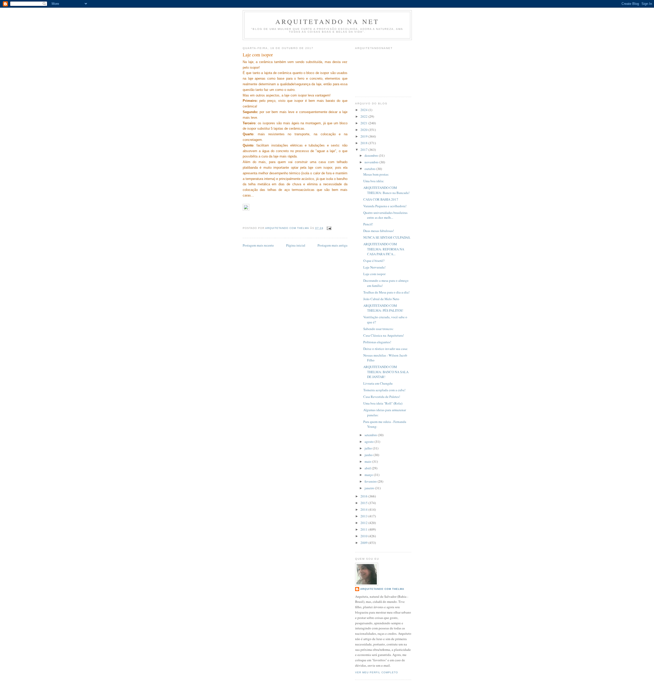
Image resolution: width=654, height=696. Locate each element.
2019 (364, 136)
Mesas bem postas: (376, 174)
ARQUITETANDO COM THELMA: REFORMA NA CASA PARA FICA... (383, 249)
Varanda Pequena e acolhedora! (384, 206)
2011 (364, 529)
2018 (364, 143)
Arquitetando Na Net (327, 21)
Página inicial (295, 245)
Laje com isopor (374, 274)
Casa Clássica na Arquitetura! (383, 335)
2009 (364, 542)
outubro (370, 168)
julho (369, 448)
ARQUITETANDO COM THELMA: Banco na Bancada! (386, 190)
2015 (364, 502)
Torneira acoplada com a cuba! (384, 390)
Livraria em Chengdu (378, 383)
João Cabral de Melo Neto (381, 299)
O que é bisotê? (373, 260)
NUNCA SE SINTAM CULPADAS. (387, 237)
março (369, 474)
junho (369, 455)
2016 (364, 496)
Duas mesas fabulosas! (378, 230)
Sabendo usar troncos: (378, 328)
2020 (364, 129)
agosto (370, 441)
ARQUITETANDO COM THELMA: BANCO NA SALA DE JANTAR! (385, 371)
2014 (364, 509)
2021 (364, 123)
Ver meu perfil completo (376, 672)
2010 (364, 536)
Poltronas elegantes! (377, 342)
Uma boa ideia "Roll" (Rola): (383, 403)
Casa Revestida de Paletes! (381, 396)
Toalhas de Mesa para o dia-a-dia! (386, 292)
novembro (372, 162)
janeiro (370, 488)
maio (368, 461)
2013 (364, 516)
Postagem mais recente (258, 245)
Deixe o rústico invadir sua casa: (385, 348)
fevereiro (371, 481)
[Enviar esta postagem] (328, 228)
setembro (371, 435)
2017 (364, 149)
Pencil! (368, 224)
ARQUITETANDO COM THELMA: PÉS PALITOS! (383, 308)
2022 (364, 116)
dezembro (372, 155)
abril (368, 468)
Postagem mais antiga (332, 245)
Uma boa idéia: (373, 181)
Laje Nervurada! (374, 267)
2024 (364, 109)
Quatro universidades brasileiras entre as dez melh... (385, 215)
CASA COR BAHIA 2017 (380, 199)
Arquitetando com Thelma (382, 589)
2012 (364, 522)
